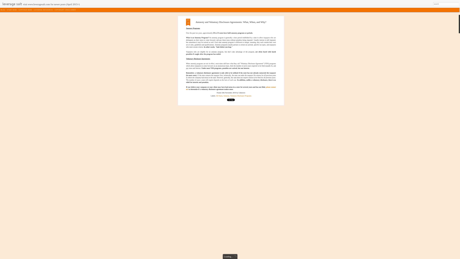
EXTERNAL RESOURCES (43, 10)
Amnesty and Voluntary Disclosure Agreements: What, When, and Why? (231, 22)
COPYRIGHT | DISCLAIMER (65, 10)
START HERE (12, 10)
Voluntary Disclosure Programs (240, 96)
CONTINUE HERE (25, 10)
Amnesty (226, 96)
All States (219, 96)
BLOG (3, 10)
